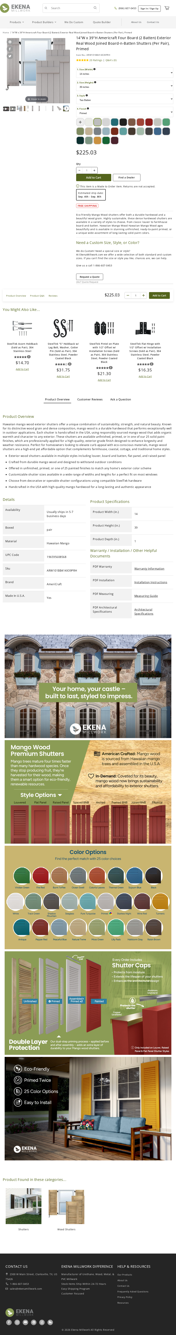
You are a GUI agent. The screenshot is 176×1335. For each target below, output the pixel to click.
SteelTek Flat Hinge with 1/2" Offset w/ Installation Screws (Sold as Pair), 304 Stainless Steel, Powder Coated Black (145, 351)
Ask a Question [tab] (120, 399)
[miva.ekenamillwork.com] (15, 7)
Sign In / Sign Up (149, 8)
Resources (123, 1302)
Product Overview (16, 295)
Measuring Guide (146, 596)
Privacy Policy (125, 1297)
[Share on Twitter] (9, 56)
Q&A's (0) (111, 60)
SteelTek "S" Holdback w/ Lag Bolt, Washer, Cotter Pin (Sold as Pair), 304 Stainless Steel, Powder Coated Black (63, 351)
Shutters (23, 1229)
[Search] (95, 8)
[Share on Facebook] (9, 49)
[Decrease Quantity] (79, 170)
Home (6, 32)
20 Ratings (95, 60)
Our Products (124, 1274)
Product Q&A (37, 295)
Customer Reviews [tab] (90, 399)
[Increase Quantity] (94, 170)
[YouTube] (25, 1322)
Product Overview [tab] (57, 399)
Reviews (53, 295)
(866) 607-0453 (127, 8)
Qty (78, 163)
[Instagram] (17, 1322)
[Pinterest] (34, 1322)
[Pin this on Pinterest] (9, 42)
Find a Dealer (126, 177)
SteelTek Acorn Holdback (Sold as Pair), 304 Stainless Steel (22, 347)
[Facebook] (9, 1322)
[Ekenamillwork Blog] (42, 1322)
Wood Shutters (66, 1229)
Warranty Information (149, 569)
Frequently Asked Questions (132, 1291)
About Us (136, 22)
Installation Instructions (150, 582)
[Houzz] (50, 1322)
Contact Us (153, 22)
